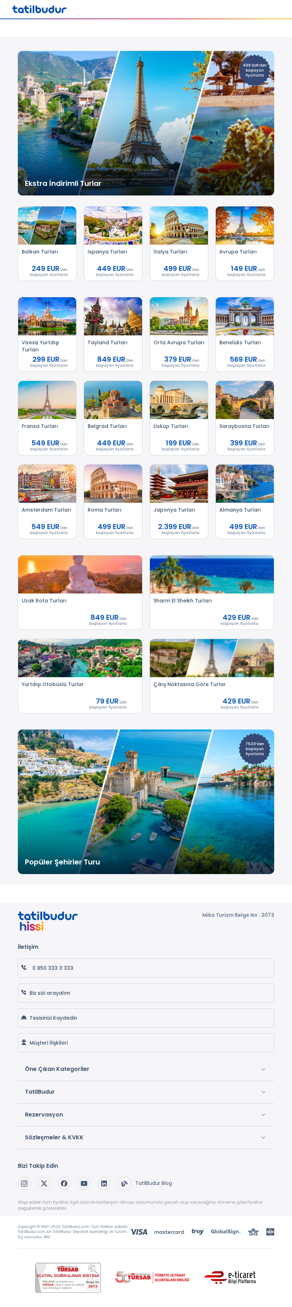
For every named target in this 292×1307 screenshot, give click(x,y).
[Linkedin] (104, 1183)
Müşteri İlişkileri (49, 1042)
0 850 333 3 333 (52, 968)
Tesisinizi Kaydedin (53, 1017)
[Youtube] (84, 1183)
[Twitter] (44, 1183)
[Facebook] (64, 1183)
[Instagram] (24, 1183)
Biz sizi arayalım (50, 993)
